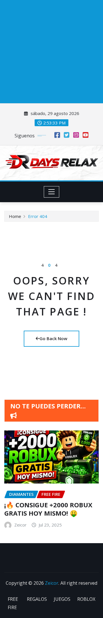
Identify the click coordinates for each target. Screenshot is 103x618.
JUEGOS (62, 606)
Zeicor (66, 533)
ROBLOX (86, 606)
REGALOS (37, 606)
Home (15, 216)
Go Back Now (53, 338)
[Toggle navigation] (52, 192)
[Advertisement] (51, 51)
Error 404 (37, 216)
